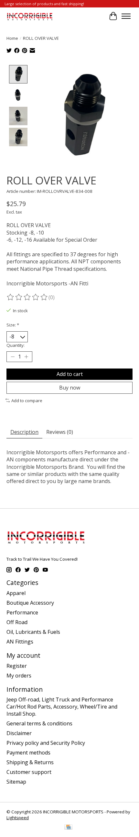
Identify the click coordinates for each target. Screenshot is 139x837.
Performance (22, 612)
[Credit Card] (68, 827)
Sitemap (16, 781)
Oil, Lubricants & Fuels (33, 631)
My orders (18, 675)
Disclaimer (19, 733)
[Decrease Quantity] (12, 356)
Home (12, 38)
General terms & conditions (39, 723)
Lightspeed (17, 817)
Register (16, 665)
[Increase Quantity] (26, 356)
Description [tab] (24, 431)
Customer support (28, 772)
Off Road (16, 622)
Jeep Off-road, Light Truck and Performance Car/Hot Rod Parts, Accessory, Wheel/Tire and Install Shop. (61, 706)
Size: (12, 325)
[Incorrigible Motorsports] (29, 16)
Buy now (69, 387)
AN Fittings (19, 641)
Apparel (16, 593)
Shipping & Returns (30, 762)
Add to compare (26, 400)
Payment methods (28, 752)
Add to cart (70, 374)
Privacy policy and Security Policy (45, 742)
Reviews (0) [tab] (59, 431)
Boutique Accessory (30, 602)
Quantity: (15, 345)
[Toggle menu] (126, 16)
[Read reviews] (27, 297)
